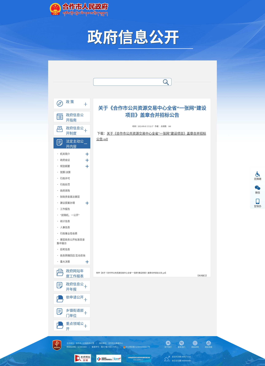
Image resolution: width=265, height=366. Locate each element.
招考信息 (65, 249)
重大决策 (65, 261)
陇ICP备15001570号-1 (109, 347)
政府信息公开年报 (75, 286)
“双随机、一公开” (69, 215)
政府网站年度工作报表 (75, 273)
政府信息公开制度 (75, 130)
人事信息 (65, 227)
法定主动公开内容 (75, 143)
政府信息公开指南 (75, 117)
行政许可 (65, 178)
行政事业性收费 (68, 233)
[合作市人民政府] (78, 8)
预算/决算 (65, 172)
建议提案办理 (67, 203)
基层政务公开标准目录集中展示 (71, 241)
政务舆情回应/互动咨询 (72, 255)
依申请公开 (75, 297)
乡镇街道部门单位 (75, 313)
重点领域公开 (75, 326)
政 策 (70, 102)
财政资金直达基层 (70, 196)
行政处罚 (65, 184)
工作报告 (65, 209)
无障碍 (257, 179)
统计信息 (65, 221)
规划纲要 (65, 166)
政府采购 (65, 190)
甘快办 (257, 206)
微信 (257, 192)
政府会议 (65, 160)
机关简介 (65, 154)
